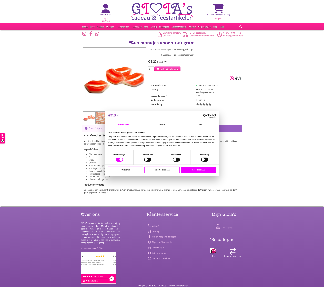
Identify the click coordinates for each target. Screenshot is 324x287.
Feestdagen (136, 26)
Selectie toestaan (162, 170)
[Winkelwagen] (218, 11)
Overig (154, 26)
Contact (155, 225)
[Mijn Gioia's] (106, 11)
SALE (222, 26)
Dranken (110, 26)
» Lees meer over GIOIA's (92, 248)
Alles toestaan (198, 170)
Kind (146, 26)
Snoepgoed (164, 26)
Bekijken (218, 18)
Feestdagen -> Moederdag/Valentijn (177, 49)
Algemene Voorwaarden (162, 242)
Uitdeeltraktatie (179, 26)
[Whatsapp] (97, 34)
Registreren (105, 21)
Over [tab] (200, 124)
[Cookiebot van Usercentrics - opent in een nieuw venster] (205, 116)
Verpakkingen (204, 26)
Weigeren (126, 170)
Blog (215, 26)
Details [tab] (162, 124)
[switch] (147, 160)
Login (106, 18)
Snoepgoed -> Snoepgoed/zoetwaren (177, 54)
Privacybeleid (157, 247)
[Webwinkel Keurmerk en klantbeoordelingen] (235, 78)
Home (85, 26)
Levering (155, 231)
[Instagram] (85, 34)
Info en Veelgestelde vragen (163, 236)
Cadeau (100, 26)
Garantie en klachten (160, 258)
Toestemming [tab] (124, 124)
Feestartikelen (122, 26)
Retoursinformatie (159, 253)
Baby (92, 26)
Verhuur (192, 26)
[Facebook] (91, 34)
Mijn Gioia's (105, 14)
